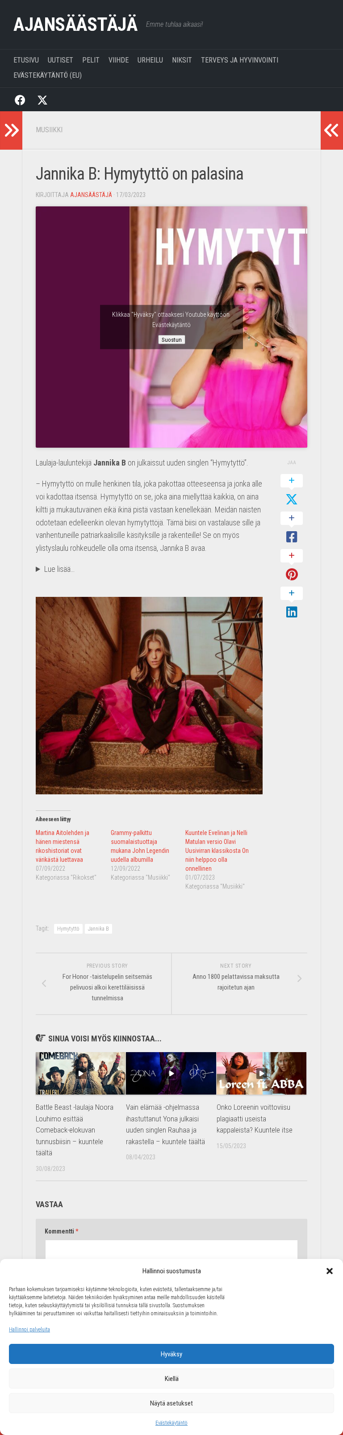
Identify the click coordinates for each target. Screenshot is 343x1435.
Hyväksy (171, 1354)
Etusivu (26, 60)
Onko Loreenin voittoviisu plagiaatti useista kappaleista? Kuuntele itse (255, 1118)
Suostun (172, 339)
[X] (42, 99)
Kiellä (172, 1379)
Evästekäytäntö (171, 1423)
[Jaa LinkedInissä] (291, 603)
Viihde (119, 60)
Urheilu (150, 60)
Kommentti (61, 1231)
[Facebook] (20, 99)
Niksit (182, 60)
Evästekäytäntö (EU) (47, 75)
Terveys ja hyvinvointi (239, 60)
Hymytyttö (68, 929)
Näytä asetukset (171, 1403)
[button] (329, 1271)
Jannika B (98, 929)
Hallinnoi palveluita (29, 1329)
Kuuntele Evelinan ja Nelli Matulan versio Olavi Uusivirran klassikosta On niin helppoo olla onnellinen (217, 850)
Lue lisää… (59, 569)
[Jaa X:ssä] (291, 490)
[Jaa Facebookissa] (291, 528)
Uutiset (60, 60)
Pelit (91, 60)
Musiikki (49, 130)
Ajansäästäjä (75, 24)
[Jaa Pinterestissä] (291, 565)
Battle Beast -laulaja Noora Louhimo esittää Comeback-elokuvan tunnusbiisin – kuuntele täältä (74, 1130)
